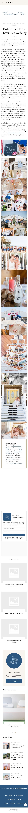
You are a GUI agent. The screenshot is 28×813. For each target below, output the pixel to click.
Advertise (11, 799)
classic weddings (16, 763)
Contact (20, 803)
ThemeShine (16, 809)
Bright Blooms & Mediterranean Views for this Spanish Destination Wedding (17, 757)
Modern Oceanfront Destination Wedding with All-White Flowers (17, 746)
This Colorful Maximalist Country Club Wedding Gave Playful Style (17, 767)
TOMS (7, 459)
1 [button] (12, 733)
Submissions (18, 795)
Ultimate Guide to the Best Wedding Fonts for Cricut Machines (14, 726)
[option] (14, 713)
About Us (8, 795)
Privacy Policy (9, 803)
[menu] (25, 2)
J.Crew (11, 457)
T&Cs (19, 799)
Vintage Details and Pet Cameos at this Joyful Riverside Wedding (17, 777)
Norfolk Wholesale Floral (16, 463)
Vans (12, 459)
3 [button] (15, 733)
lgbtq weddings (16, 23)
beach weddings (7, 23)
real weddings (15, 773)
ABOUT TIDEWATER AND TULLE (14, 680)
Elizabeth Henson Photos (15, 133)
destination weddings (17, 752)
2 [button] (14, 733)
